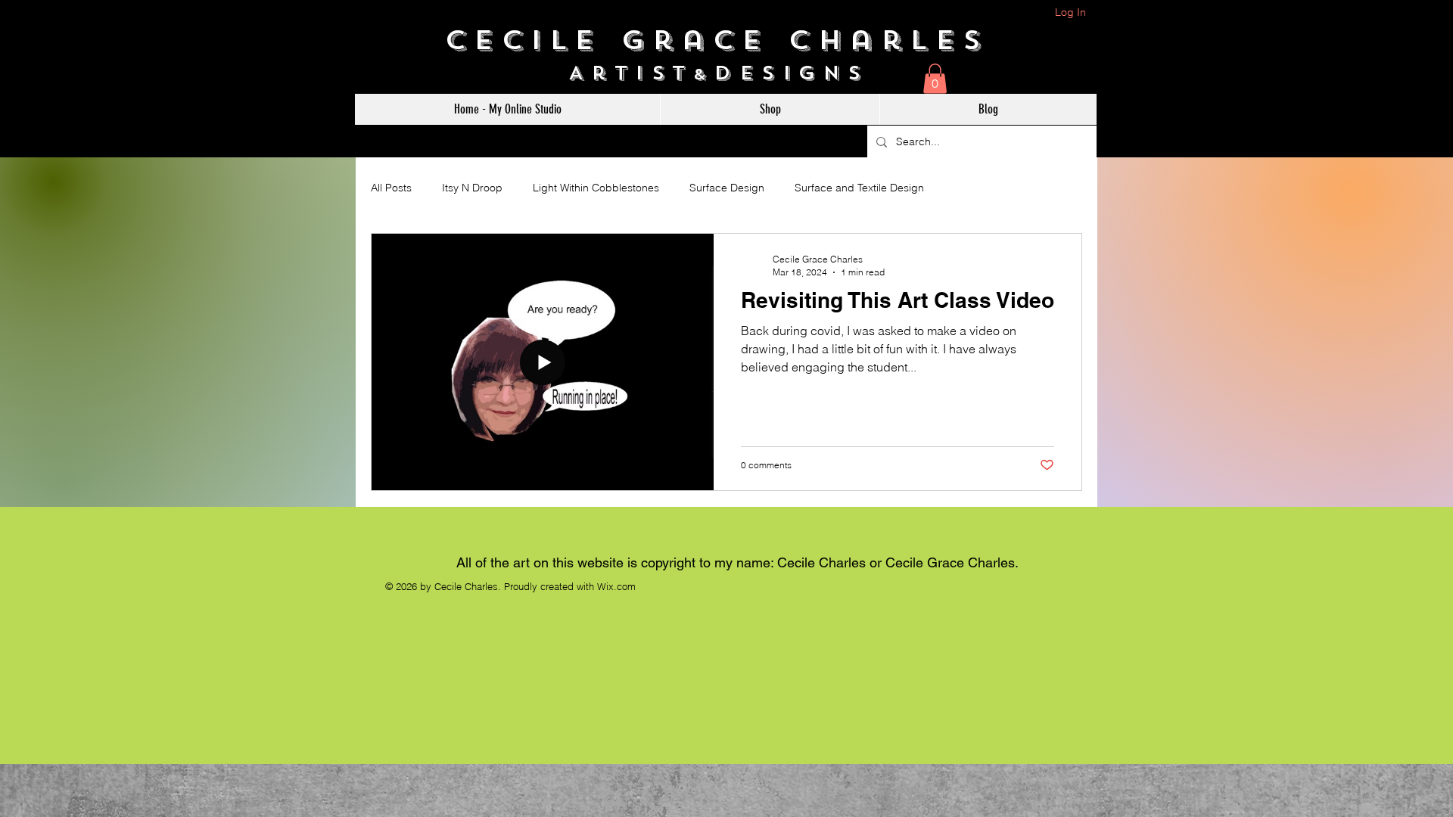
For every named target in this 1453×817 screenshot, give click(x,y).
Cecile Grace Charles (727, 40)
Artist (630, 73)
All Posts (391, 187)
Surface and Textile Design (859, 187)
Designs (799, 73)
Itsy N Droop (472, 187)
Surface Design (726, 187)
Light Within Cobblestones (596, 187)
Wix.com (616, 586)
